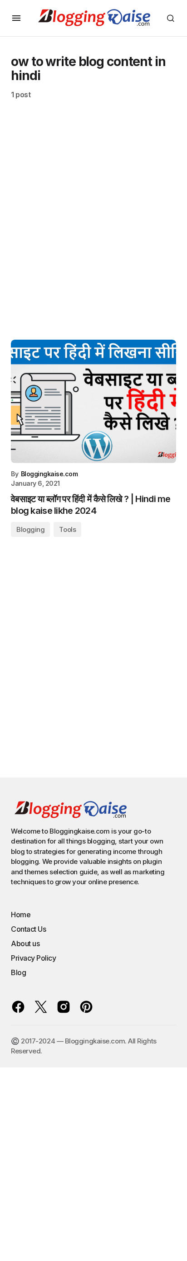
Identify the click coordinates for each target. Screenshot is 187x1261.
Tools (67, 529)
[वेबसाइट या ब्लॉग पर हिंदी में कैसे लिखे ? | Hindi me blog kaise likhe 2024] (93, 401)
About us (25, 943)
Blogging (30, 529)
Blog (18, 972)
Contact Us (28, 929)
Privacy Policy (33, 957)
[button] (16, 18)
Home (20, 914)
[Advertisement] (93, 225)
